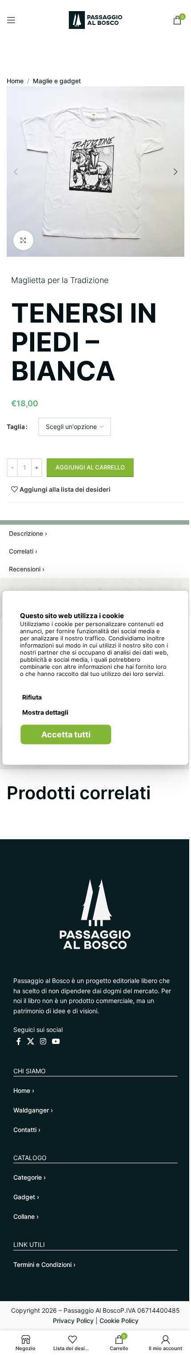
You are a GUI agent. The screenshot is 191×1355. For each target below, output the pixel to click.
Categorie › (29, 1177)
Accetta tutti (66, 734)
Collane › (26, 1216)
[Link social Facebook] (18, 1041)
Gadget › (26, 1197)
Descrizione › (28, 533)
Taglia (16, 426)
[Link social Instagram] (43, 1041)
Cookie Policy (119, 1320)
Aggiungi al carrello (90, 467)
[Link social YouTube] (56, 1041)
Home (15, 81)
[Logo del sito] (95, 19)
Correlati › (23, 551)
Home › (23, 1090)
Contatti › (26, 1129)
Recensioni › (26, 569)
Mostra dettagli (45, 712)
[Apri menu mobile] (11, 20)
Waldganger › (33, 1110)
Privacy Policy (73, 1320)
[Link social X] (30, 1041)
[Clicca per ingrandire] (23, 241)
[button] (15, 172)
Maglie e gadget (57, 81)
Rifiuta (32, 696)
